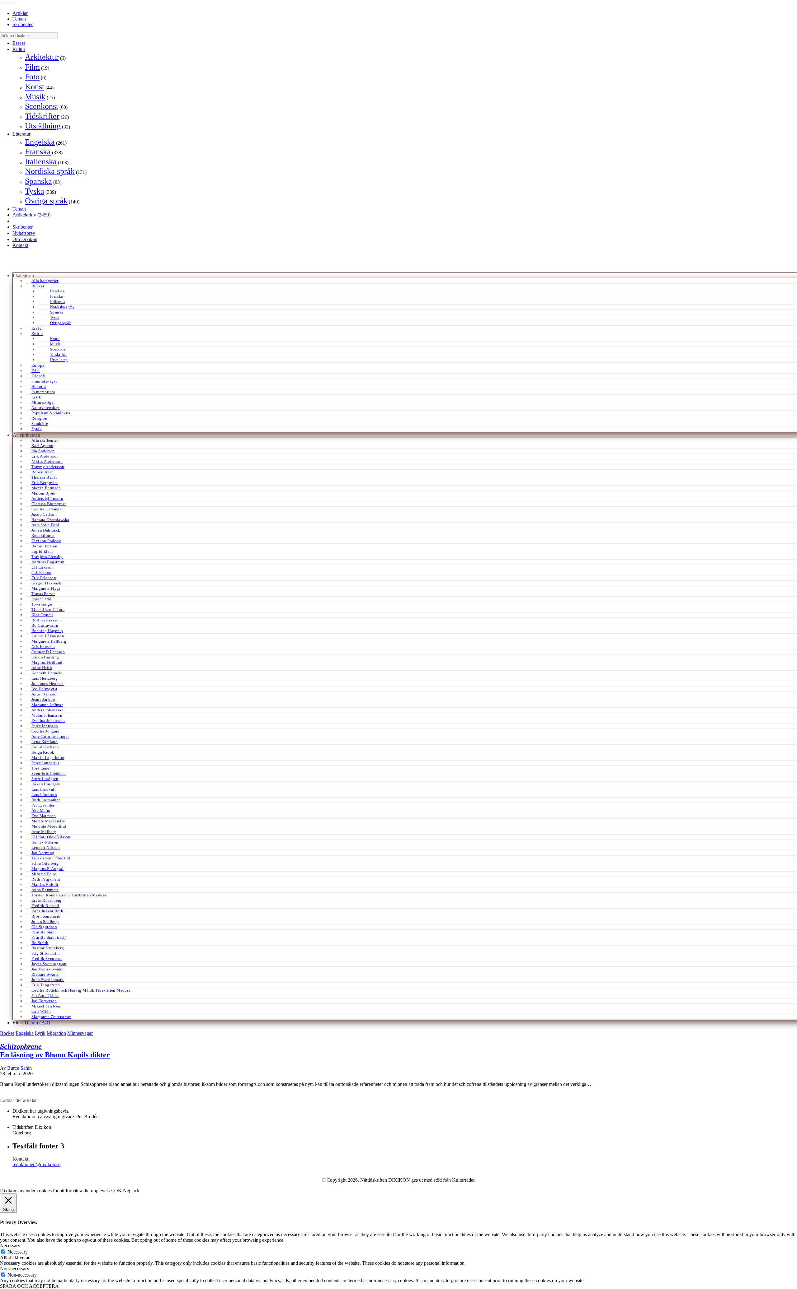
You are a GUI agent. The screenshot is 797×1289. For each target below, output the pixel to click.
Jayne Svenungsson (49, 963)
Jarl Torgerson (44, 1000)
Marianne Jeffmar (47, 704)
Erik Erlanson (43, 577)
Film (32, 67)
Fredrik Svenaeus (46, 958)
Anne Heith (41, 667)
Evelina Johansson (48, 720)
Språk (36, 428)
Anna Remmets (45, 889)
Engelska (40, 142)
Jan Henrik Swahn (47, 969)
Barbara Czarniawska (50, 519)
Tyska (34, 191)
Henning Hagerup (47, 630)
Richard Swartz (45, 974)
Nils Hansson (43, 646)
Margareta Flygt (45, 588)
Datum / (33, 1022)
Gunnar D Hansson (48, 651)
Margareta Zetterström (51, 1016)
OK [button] (118, 1190)
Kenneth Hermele (47, 673)
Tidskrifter (42, 116)
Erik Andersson (45, 456)
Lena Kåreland (44, 741)
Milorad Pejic (43, 874)
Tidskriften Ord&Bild (50, 858)
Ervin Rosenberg (46, 900)
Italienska (41, 161)
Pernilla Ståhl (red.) (48, 937)
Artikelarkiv (31, 214)
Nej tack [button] (131, 1190)
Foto (32, 76)
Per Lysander (42, 805)
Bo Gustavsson (44, 625)
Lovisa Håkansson (47, 636)
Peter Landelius (45, 763)
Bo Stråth (40, 942)
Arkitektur (42, 57)
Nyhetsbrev (23, 233)
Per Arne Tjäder (45, 995)
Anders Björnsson (47, 498)
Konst (34, 86)
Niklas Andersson (47, 461)
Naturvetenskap (45, 407)
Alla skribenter (44, 440)
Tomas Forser (43, 593)
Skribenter (22, 24)
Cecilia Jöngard (45, 731)
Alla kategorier (45, 280)
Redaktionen (42, 535)
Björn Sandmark (45, 916)
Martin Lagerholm (47, 757)
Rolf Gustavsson (46, 620)
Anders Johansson (47, 710)
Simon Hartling (45, 657)
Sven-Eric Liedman (48, 773)
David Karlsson (45, 747)
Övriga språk (46, 200)
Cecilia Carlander (47, 509)
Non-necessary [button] (14, 1268)
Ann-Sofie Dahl (45, 525)
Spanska (38, 181)
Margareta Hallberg (48, 641)
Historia (38, 386)
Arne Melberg (43, 831)
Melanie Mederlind (48, 826)
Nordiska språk (50, 171)
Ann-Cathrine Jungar (50, 736)
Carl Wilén (41, 1011)
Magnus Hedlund (46, 662)
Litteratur (21, 134)
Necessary (17, 1251)
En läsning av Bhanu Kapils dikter (55, 1050)
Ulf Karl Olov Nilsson (50, 837)
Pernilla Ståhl (43, 932)
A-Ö (45, 1022)
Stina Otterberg (45, 863)
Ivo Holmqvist (44, 688)
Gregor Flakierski (47, 583)
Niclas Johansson (46, 715)
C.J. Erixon (41, 572)
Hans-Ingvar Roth (47, 911)
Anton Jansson (44, 694)
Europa (37, 365)
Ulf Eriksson (42, 567)
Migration (56, 1033)
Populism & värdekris (50, 413)
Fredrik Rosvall (45, 905)
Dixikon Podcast (46, 540)
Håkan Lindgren (45, 784)
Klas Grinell (42, 614)
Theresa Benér (44, 477)
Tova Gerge (41, 604)
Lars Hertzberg (44, 678)
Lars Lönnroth (44, 794)
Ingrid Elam (42, 551)
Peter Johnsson (44, 726)
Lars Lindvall (43, 789)
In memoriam (43, 391)
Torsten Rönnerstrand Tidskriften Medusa (68, 895)
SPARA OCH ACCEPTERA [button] (29, 1286)
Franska (38, 151)
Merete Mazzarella (48, 821)
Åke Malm (40, 810)
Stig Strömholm (45, 953)
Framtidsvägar (44, 381)
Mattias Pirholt (45, 884)
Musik (35, 96)
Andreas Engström (47, 562)
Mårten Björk (43, 493)
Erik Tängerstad (45, 985)
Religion (39, 418)
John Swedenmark (47, 979)
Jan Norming (42, 852)
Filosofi (38, 376)
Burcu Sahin (19, 1068)
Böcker (37, 286)
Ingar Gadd (41, 599)
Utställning (43, 125)
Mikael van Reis (46, 1006)
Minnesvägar (43, 402)
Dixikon (8, 2)
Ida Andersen (43, 451)
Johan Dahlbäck (45, 530)
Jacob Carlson (44, 514)
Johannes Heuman (47, 683)
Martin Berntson (46, 488)
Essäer (18, 43)
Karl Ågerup (42, 445)
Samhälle (39, 423)
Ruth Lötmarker (45, 800)
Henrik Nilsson (44, 842)
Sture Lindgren (44, 778)
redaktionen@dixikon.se (36, 1164)
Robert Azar (42, 472)
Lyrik (36, 397)
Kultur (18, 49)
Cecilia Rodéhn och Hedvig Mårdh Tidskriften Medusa (81, 990)
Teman (19, 18)
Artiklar (20, 13)
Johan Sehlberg (45, 921)
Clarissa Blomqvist (48, 503)
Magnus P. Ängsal (47, 868)
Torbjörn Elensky (47, 556)
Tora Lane (40, 768)
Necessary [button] (10, 1245)
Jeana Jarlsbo (43, 699)
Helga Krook (42, 752)
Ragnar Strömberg (47, 948)
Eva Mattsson (43, 815)
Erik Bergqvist (44, 482)
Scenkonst (41, 106)
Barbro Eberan (44, 546)
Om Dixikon (24, 239)
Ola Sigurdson (44, 926)
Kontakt (20, 245)
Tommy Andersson (47, 466)
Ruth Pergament (45, 879)
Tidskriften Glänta (47, 609)
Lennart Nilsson (45, 847)
